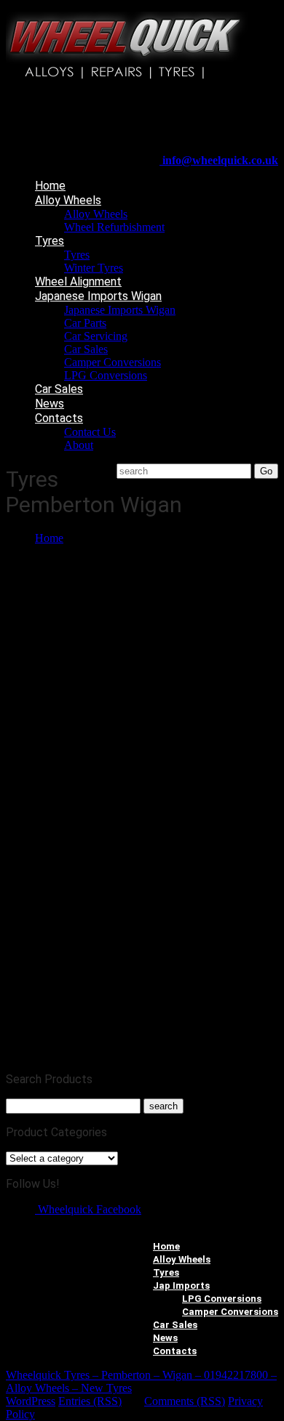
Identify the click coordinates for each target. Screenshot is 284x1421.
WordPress (30, 1401)
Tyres (49, 241)
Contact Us (90, 432)
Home (50, 186)
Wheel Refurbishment (114, 227)
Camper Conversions (112, 362)
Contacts (59, 418)
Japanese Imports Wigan (98, 296)
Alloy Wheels (68, 200)
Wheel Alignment (78, 281)
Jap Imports (181, 1285)
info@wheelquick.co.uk (218, 160)
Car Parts (85, 323)
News (49, 403)
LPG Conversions (105, 375)
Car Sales (86, 349)
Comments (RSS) (184, 1401)
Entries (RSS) (90, 1401)
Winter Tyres (93, 268)
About (78, 445)
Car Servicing (95, 336)
